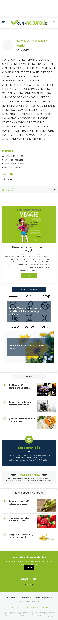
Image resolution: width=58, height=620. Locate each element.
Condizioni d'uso (16, 607)
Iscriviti (29, 567)
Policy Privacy (32, 607)
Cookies (45, 607)
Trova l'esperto (42, 597)
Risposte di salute (28, 601)
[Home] (29, 23)
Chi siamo (10, 597)
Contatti (25, 597)
